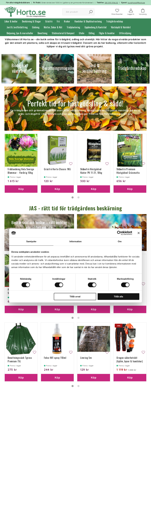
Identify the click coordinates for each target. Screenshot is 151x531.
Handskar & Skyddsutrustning (88, 21)
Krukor (67, 21)
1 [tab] (73, 197)
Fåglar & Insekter (107, 33)
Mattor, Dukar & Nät (53, 27)
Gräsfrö (48, 21)
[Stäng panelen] (139, 233)
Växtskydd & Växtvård (121, 27)
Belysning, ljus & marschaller (20, 33)
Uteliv (81, 33)
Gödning (35, 27)
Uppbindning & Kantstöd (95, 27)
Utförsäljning (125, 33)
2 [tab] (78, 197)
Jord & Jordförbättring (17, 27)
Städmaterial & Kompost (63, 33)
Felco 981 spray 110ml (55, 358)
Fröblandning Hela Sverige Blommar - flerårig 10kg (21, 170)
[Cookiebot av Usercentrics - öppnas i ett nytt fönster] (119, 233)
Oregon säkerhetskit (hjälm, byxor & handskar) (129, 359)
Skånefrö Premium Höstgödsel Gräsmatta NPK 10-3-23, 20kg (128, 172)
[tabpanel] (21, 163)
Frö (58, 21)
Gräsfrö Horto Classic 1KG (57, 169)
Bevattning (42, 33)
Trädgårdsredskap (114, 21)
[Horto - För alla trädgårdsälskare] (25, 11)
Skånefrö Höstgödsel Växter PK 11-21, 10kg (91, 170)
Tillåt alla (118, 296)
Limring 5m (86, 358)
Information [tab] (75, 241)
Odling (92, 33)
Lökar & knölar (11, 21)
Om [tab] (120, 241)
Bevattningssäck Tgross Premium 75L (20, 359)
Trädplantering (73, 27)
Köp (21, 189)
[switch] (59, 284)
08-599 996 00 (111, 2)
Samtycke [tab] (31, 241)
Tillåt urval (75, 296)
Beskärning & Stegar (31, 21)
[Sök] (90, 11)
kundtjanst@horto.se (136, 2)
